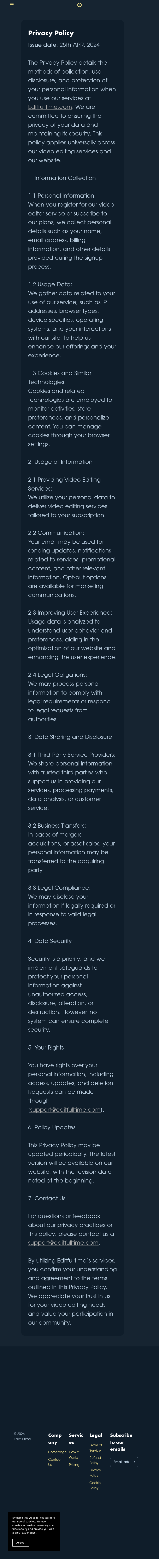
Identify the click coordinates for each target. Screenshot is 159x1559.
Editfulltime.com (50, 107)
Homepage (57, 1452)
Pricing (74, 1465)
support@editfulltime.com (65, 1110)
